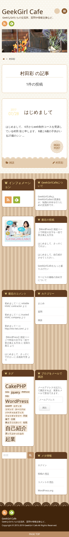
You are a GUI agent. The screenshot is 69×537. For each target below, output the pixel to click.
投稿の (43, 473)
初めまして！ (11, 303)
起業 (10, 439)
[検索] (57, 11)
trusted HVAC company (17, 316)
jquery (15, 392)
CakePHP (15, 386)
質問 (40, 311)
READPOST (57, 146)
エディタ (17, 406)
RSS (4, 23)
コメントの (45, 481)
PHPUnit (25, 392)
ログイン (42, 465)
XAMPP (8, 406)
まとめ (41, 303)
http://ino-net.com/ (14, 328)
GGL (7, 392)
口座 (13, 419)
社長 (25, 422)
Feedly (11, 23)
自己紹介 (16, 428)
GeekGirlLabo (45, 199)
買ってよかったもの (14, 433)
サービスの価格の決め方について (50, 278)
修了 (7, 419)
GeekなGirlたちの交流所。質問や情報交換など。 (24, 521)
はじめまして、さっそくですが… (50, 245)
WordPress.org (45, 490)
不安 (25, 416)
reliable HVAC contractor (17, 304)
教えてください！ (13, 422)
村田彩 (59, 162)
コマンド (9, 409)
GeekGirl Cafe (9, 518)
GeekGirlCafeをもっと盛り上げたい (50, 267)
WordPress (17, 401)
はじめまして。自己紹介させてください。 (50, 256)
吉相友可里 (21, 356)
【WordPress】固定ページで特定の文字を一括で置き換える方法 (50, 232)
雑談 (11, 162)
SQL (7, 396)
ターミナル (20, 409)
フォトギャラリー (13, 416)
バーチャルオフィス (14, 412)
